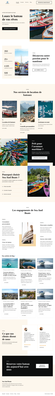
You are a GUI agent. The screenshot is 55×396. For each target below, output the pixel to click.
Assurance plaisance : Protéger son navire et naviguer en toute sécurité (9, 274)
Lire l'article (6, 282)
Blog (31, 2)
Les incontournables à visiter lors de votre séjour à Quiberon (8, 305)
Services (26, 2)
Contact (17, 3)
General (12, 269)
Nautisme (30, 270)
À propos (22, 2)
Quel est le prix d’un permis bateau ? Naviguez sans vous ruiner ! (45, 305)
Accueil (17, 2)
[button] (44, 2)
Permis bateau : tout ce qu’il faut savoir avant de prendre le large (44, 275)
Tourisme (12, 301)
